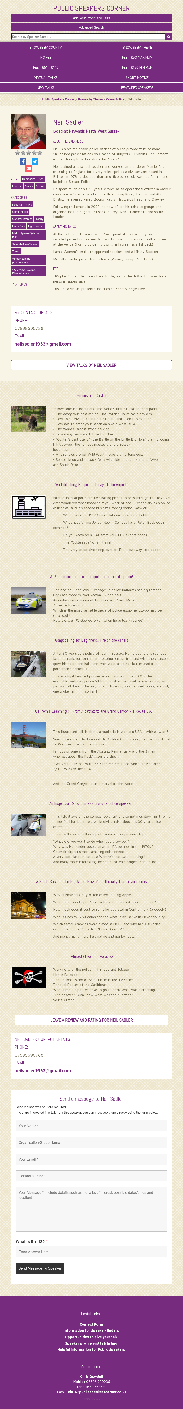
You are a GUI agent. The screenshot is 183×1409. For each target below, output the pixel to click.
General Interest (22, 219)
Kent (41, 179)
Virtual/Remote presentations (21, 260)
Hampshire (28, 179)
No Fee (45, 57)
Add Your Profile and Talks (91, 18)
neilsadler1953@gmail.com (43, 343)
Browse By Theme (137, 47)
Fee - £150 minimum (137, 67)
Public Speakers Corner (58, 99)
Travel (16, 251)
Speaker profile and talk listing (91, 1343)
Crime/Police (115, 99)
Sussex (40, 186)
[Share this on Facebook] (23, 162)
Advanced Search (91, 27)
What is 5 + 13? (32, 1241)
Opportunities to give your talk (91, 1337)
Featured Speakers (137, 87)
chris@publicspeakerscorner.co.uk (97, 1392)
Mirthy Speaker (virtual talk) (26, 235)
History (39, 219)
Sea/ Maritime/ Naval (24, 244)
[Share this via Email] (28, 168)
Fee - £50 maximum (137, 57)
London (17, 186)
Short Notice (137, 77)
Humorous (18, 226)
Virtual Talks (46, 77)
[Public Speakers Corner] (91, 8)
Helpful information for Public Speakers (91, 1349)
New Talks (46, 87)
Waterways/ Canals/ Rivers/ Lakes (24, 271)
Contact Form (91, 1324)
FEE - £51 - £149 (45, 67)
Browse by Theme (90, 99)
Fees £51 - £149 (22, 204)
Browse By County (46, 47)
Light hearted (36, 226)
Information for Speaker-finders (91, 1330)
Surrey (29, 186)
